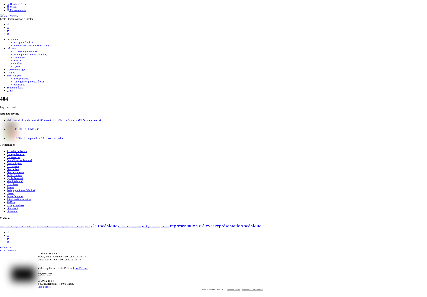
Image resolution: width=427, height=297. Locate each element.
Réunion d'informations (19, 199)
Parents (10, 187)
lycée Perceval (80, 268)
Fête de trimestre (15, 172)
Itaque (87, 227)
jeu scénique (105, 225)
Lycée (16, 66)
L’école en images (16, 69)
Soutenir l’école (15, 87)
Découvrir (12, 48)
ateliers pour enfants (18, 227)
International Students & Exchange (31, 45)
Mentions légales (233, 289)
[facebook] (8, 24)
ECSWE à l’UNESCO (27, 129)
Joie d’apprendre (134, 227)
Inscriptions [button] (13, 39)
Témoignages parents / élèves (28, 81)
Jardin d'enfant (14, 175)
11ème (7, 227)
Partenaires (19, 84)
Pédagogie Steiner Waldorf (21, 190)
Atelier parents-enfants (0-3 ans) (30, 54)
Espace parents (17, 10)
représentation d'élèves (192, 225)
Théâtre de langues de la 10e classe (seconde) (39, 138)
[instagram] (8, 27)
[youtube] (8, 33)
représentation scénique (238, 225)
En (11, 90)
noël (145, 226)
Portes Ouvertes (15, 196)
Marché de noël (15, 181)
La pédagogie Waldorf (25, 51)
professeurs (165, 227)
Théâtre (11, 202)
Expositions (13, 166)
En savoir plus (14, 75)
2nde (2, 227)
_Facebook (12, 208)
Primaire (17, 60)
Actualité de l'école (17, 151)
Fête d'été (80, 227)
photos (10, 193)
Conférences (13, 157)
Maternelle (19, 57)
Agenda (11, 72)
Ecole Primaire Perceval (19, 160)
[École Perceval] (9, 16)
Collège (17, 63)
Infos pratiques (21, 78)
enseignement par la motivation (64, 227)
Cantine (13, 7)
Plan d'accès (44, 286)
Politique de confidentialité (252, 289)
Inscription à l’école (23, 42)
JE (91, 227)
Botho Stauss (31, 227)
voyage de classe (15, 205)
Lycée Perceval (15, 178)
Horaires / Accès (18, 4)
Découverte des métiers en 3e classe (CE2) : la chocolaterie (71, 120)
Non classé (12, 184)
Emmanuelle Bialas (44, 227)
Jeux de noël (123, 227)
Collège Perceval (16, 154)
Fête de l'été (13, 169)
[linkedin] (8, 30)
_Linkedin (12, 211)
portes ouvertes (154, 227)
